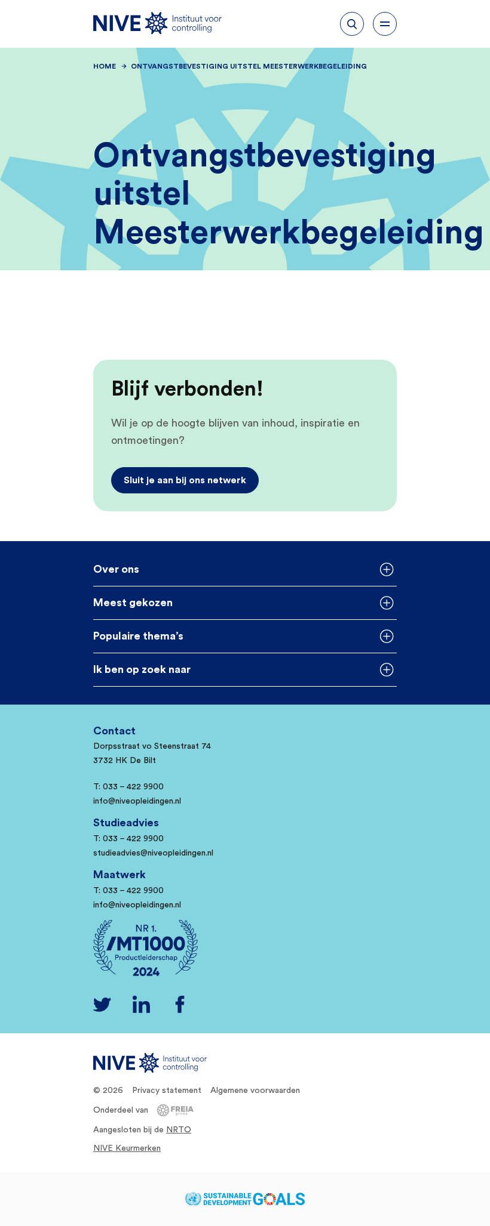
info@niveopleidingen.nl (137, 801)
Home (104, 66)
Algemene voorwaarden (255, 1090)
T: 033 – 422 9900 (128, 787)
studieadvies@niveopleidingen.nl (153, 853)
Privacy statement (166, 1090)
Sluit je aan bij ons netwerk (185, 480)
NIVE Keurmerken (127, 1148)
